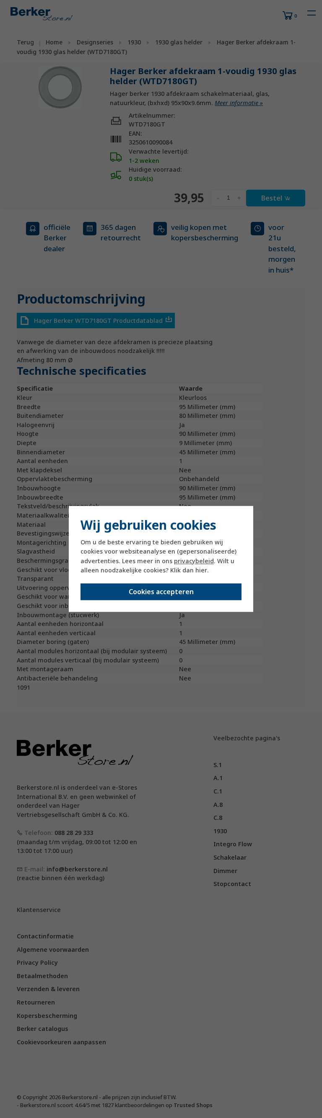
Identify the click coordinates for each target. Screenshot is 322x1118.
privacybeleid (194, 561)
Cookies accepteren (161, 592)
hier (201, 570)
